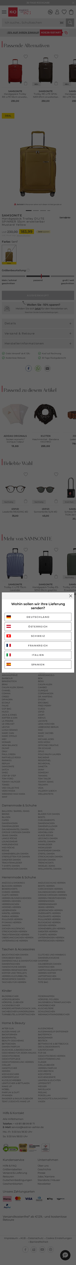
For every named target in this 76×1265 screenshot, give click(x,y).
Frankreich (38, 645)
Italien (38, 654)
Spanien (38, 664)
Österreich (38, 626)
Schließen (70, 595)
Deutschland (38, 616)
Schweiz (38, 635)
